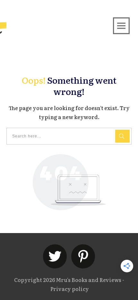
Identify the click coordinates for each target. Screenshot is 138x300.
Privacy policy (69, 289)
